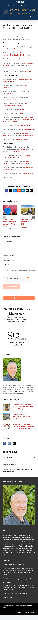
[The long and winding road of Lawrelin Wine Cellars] (11, 205)
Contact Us (7, 597)
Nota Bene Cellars (28, 135)
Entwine (21, 113)
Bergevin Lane (11, 99)
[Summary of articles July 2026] (29, 205)
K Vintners (22, 59)
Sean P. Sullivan (8, 32)
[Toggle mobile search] (30, 17)
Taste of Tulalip (29, 117)
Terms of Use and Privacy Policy (26, 612)
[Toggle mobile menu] (34, 17)
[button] (4, 217)
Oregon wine (22, 149)
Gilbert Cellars (30, 129)
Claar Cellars (10, 93)
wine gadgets (22, 109)
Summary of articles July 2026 (26, 221)
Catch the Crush (22, 139)
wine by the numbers (24, 163)
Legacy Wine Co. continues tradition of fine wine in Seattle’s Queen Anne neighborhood (23, 426)
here (32, 39)
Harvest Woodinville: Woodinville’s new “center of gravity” (22, 416)
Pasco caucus (15, 151)
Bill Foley (28, 71)
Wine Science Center (27, 173)
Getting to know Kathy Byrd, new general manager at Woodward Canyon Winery (23, 407)
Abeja (16, 49)
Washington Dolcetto (24, 125)
